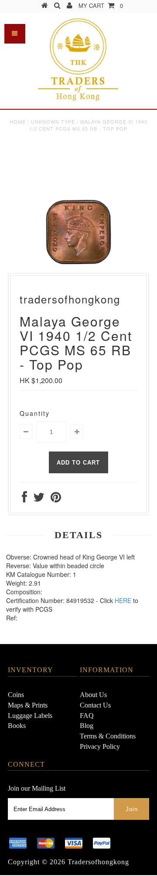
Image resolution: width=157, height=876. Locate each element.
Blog (86, 725)
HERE (123, 600)
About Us (93, 694)
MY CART (100, 5)
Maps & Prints (28, 705)
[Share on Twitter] (38, 499)
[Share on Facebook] (24, 499)
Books (17, 725)
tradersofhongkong (98, 862)
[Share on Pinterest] (56, 499)
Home (18, 121)
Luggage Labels (30, 715)
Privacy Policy (100, 746)
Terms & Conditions (108, 736)
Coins (16, 694)
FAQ (87, 715)
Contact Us (95, 705)
